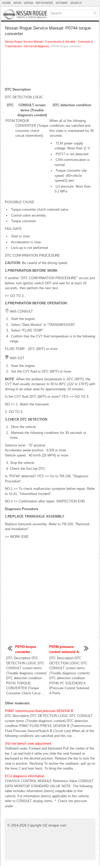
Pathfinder (44, 2)
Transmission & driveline (60, 41)
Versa (28, 2)
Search (76, 2)
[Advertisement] (50, 69)
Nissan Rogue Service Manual (24, 41)
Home (6, 2)
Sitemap (62, 2)
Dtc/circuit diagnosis (36, 46)
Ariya (17, 2)
